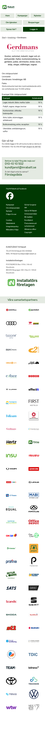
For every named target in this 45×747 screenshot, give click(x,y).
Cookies (9, 220)
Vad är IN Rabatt (30, 211)
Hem (7, 15)
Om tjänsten (11, 22)
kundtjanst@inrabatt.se (20, 167)
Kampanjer (23, 15)
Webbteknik (10, 223)
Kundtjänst (28, 220)
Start (4, 37)
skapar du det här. (33, 147)
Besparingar (33, 22)
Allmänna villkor (30, 229)
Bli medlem (28, 217)
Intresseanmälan (30, 214)
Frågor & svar (11, 214)
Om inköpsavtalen (13, 208)
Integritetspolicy (12, 226)
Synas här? (11, 29)
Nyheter (37, 15)
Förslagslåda (13, 174)
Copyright (28, 232)
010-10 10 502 (14, 163)
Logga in (34, 29)
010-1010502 (27, 251)
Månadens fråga (12, 230)
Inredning (11, 37)
